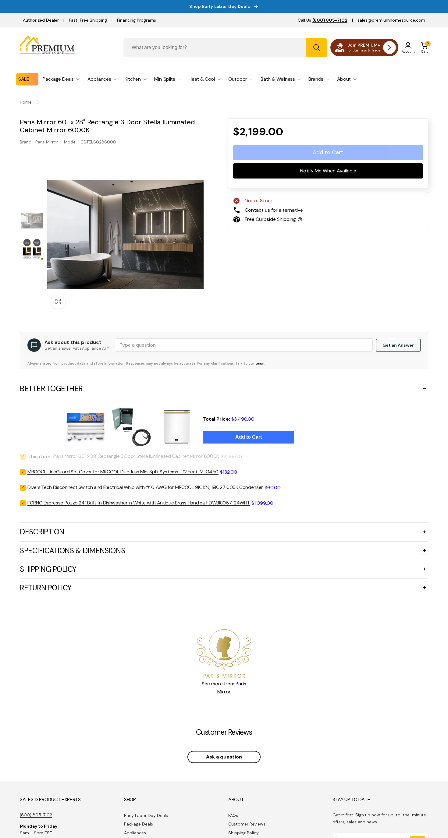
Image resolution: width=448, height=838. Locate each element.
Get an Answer (398, 345)
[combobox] (225, 47)
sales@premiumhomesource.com (391, 20)
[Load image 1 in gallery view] (32, 220)
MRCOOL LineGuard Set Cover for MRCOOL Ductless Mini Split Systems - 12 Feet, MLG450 (123, 472)
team (259, 363)
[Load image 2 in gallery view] (32, 249)
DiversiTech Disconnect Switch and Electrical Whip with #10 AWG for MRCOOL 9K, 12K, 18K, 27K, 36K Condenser (145, 487)
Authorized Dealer (41, 20)
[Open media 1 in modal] (125, 234)
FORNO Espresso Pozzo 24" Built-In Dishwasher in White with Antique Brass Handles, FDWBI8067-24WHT (138, 503)
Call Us (322, 20)
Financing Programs (136, 20)
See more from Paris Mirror (224, 688)
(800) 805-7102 (36, 815)
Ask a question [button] (224, 757)
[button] (424, 47)
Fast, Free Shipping (88, 20)
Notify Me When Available (328, 171)
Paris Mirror (46, 142)
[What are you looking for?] (316, 47)
